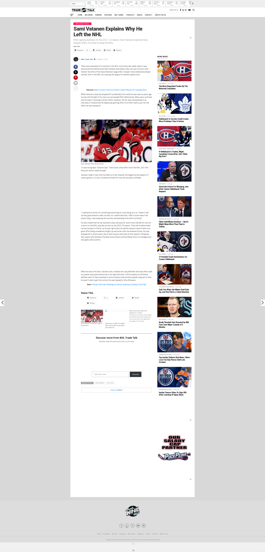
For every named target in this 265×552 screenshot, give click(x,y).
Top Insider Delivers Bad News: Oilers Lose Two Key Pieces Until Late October (174, 359)
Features (108, 15)
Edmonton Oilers (165, 219)
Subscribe (135, 374)
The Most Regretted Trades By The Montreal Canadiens (173, 87)
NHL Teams (118, 15)
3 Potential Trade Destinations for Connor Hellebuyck (173, 258)
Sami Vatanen (99, 383)
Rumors (98, 15)
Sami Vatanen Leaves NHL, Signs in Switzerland (91, 324)
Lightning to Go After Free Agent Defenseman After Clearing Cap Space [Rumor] (115, 325)
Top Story (110, 383)
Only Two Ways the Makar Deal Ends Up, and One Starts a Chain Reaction (174, 290)
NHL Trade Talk (87, 59)
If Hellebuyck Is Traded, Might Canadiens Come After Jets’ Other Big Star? (173, 154)
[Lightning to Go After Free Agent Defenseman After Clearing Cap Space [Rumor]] (116, 316)
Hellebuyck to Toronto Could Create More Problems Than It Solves (174, 120)
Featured (162, 83)
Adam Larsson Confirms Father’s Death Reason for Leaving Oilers (120, 89)
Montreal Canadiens (166, 149)
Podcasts (130, 15)
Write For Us (160, 15)
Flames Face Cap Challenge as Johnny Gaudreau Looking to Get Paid (119, 284)
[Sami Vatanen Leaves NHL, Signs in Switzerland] (92, 316)
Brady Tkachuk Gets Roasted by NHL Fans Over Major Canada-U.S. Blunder (174, 324)
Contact (148, 15)
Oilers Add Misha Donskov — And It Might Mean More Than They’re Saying (173, 224)
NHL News (89, 15)
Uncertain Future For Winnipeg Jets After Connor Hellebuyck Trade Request (174, 189)
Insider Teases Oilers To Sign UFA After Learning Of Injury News (172, 393)
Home (80, 15)
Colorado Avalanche (166, 287)
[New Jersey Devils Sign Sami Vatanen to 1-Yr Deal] (141, 316)
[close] (133, 544)
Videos (139, 15)
